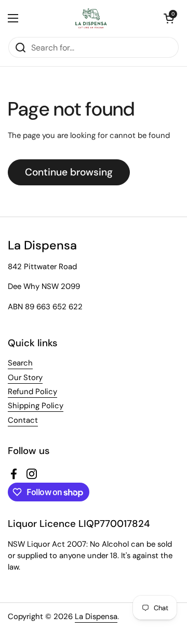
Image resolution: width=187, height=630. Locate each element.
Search (20, 363)
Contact (23, 420)
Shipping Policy (35, 405)
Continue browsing (69, 172)
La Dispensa (96, 616)
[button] (168, 18)
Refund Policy (32, 391)
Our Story (25, 377)
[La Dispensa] (91, 18)
